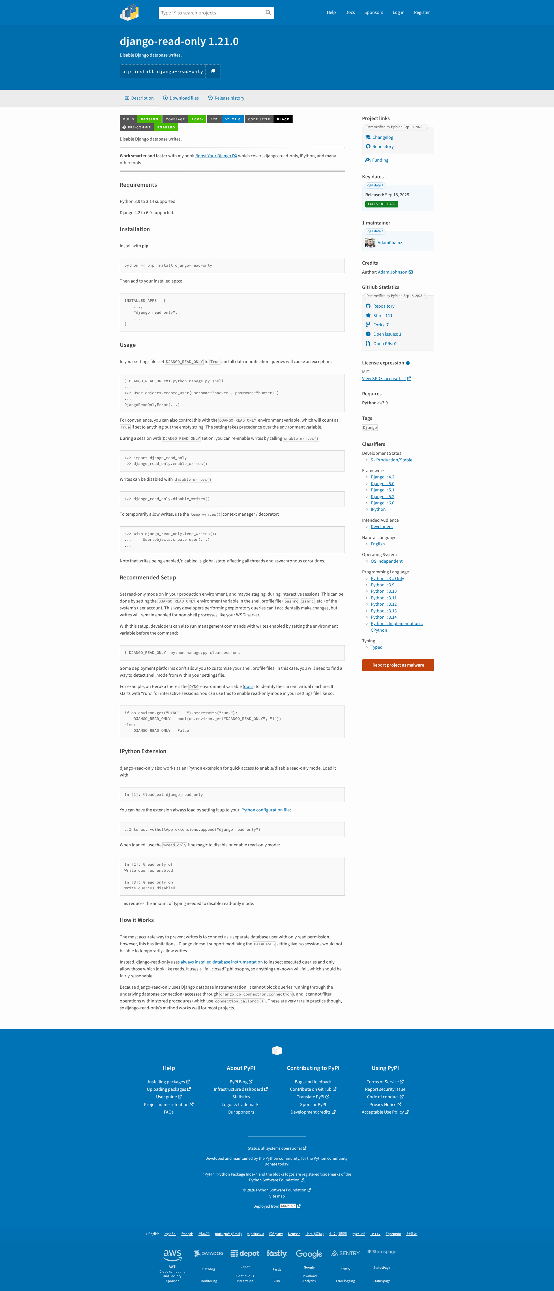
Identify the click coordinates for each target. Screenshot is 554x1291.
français (187, 1234)
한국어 (412, 1234)
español (170, 1234)
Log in (399, 12)
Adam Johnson (392, 272)
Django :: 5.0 (382, 483)
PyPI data (373, 185)
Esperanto (393, 1234)
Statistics (241, 1097)
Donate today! (277, 1164)
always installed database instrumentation (222, 962)
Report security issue (385, 1089)
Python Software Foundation (274, 1180)
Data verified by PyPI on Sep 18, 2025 (394, 127)
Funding (380, 160)
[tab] (139, 98)
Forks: (381, 325)
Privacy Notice (382, 1104)
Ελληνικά (276, 1234)
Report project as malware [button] (398, 665)
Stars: (382, 316)
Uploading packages (166, 1089)
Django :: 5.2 (382, 496)
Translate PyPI (310, 1097)
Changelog (383, 137)
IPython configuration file (265, 810)
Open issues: (387, 334)
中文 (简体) (315, 1234)
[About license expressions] (407, 363)
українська (255, 1234)
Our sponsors (241, 1112)
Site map (277, 1196)
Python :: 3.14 (384, 617)
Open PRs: (384, 343)
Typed (377, 647)
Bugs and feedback (313, 1082)
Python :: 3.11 (384, 598)
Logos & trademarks (241, 1104)
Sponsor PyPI (313, 1104)
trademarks (330, 1174)
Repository (383, 146)
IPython (378, 509)
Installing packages (166, 1082)
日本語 (204, 1234)
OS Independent (387, 561)
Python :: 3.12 (384, 604)
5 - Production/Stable (391, 460)
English (378, 544)
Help (331, 12)
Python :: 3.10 (384, 591)
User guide (166, 1097)
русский (358, 1234)
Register (422, 12)
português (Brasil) (228, 1234)
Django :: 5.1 (382, 490)
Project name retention (166, 1104)
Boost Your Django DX (216, 156)
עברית (375, 1234)
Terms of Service (383, 1082)
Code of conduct (383, 1097)
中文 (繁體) (338, 1234)
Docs (350, 12)
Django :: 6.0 (382, 503)
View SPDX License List (384, 378)
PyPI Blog (239, 1082)
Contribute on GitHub (311, 1089)
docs (248, 686)
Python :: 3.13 (384, 611)
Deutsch (294, 1234)
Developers (382, 526)
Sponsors (373, 12)
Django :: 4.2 (382, 477)
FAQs (169, 1112)
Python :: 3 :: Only (387, 578)
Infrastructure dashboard (238, 1089)
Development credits (311, 1112)
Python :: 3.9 (382, 585)
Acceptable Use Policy (383, 1112)
